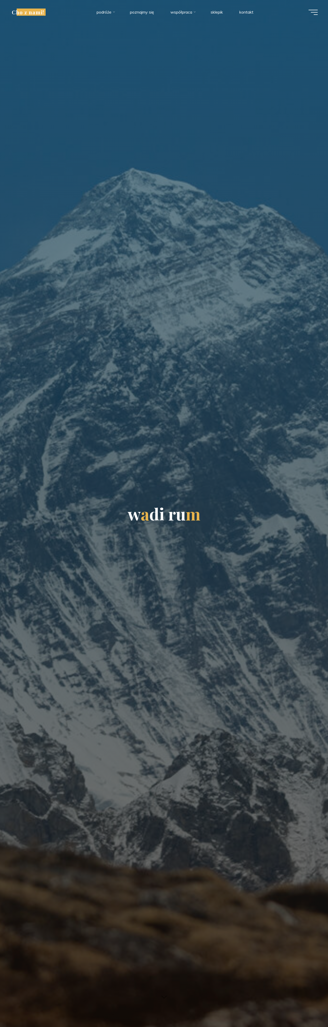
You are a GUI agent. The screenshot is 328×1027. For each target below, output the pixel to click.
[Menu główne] (313, 12)
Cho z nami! (28, 12)
